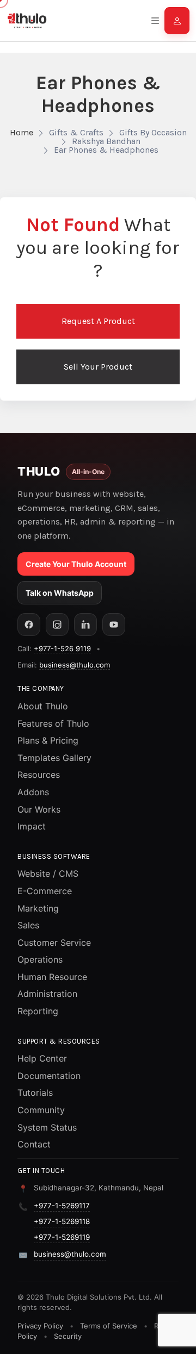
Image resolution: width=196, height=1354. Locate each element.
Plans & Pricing (47, 740)
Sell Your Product (98, 366)
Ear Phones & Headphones (106, 150)
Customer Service (54, 942)
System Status (47, 1127)
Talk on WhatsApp (60, 592)
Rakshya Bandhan (106, 141)
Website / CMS (47, 873)
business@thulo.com (74, 664)
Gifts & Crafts (76, 132)
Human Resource (52, 976)
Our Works (38, 809)
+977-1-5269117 (62, 1205)
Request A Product (98, 321)
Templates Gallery (54, 757)
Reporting (37, 1011)
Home (21, 132)
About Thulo (42, 706)
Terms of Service (108, 1325)
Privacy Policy (40, 1325)
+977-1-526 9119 (62, 648)
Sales (28, 925)
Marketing (38, 908)
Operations (40, 959)
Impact (31, 826)
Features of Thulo (53, 723)
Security (68, 1336)
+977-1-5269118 (62, 1221)
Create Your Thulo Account (76, 564)
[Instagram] (57, 624)
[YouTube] (113, 624)
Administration (47, 993)
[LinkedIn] (85, 624)
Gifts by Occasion (153, 132)
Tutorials (35, 1092)
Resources (38, 774)
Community (41, 1110)
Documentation (49, 1075)
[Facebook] (28, 624)
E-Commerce (44, 890)
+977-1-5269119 (62, 1237)
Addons (33, 792)
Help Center (42, 1058)
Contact (34, 1144)
